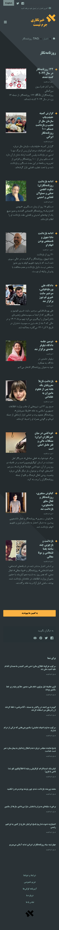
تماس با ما (30, 902)
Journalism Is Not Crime (43, 20)
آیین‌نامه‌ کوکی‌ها (30, 889)
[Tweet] (46, 638)
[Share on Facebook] (51, 638)
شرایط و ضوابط (29, 875)
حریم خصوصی (30, 882)
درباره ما (29, 896)
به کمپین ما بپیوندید (30, 613)
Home (54, 38)
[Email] (34, 638)
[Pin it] (40, 638)
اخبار (45, 38)
